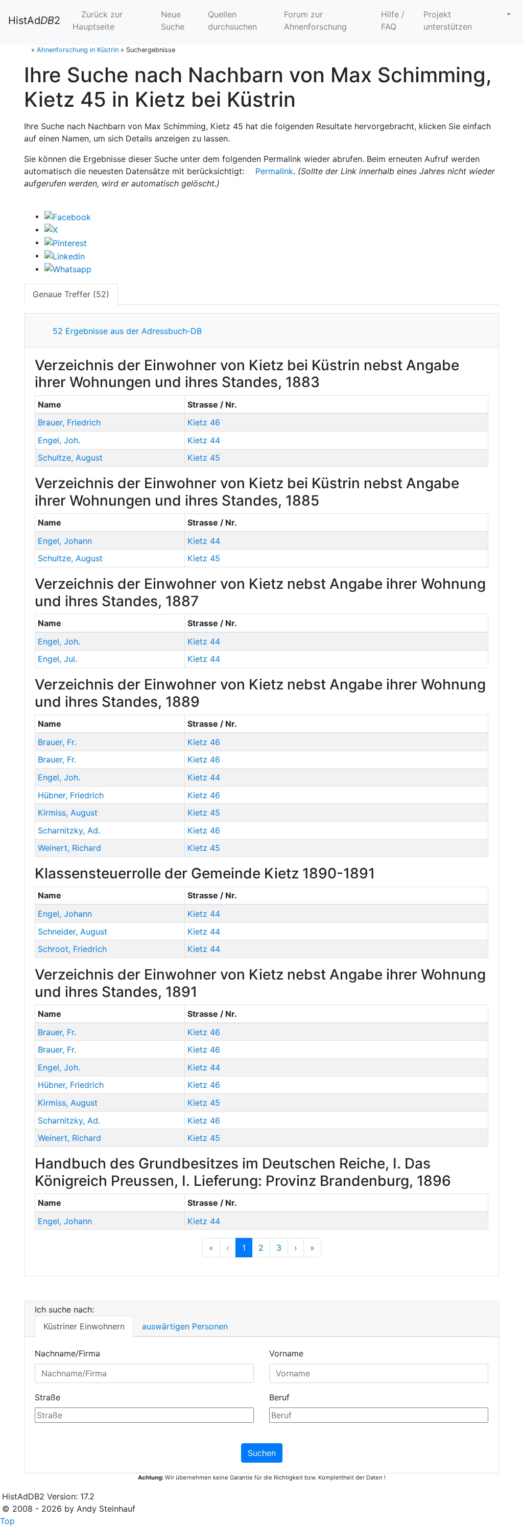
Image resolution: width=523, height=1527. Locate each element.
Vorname (286, 1353)
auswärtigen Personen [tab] (185, 1326)
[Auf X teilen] (51, 229)
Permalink (273, 171)
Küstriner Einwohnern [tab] (84, 1326)
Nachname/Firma (67, 1353)
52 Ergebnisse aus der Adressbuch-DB (124, 331)
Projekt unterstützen (447, 20)
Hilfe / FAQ (393, 20)
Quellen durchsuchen (232, 20)
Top (7, 1521)
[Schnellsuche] (504, 14)
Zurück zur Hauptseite (98, 20)
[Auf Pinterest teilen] (65, 242)
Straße (47, 1397)
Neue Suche (172, 20)
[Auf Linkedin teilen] (64, 255)
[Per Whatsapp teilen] (67, 269)
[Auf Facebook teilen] (67, 216)
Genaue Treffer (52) (71, 294)
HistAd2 (34, 20)
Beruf (279, 1397)
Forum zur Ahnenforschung (315, 20)
